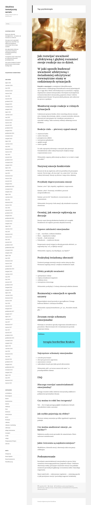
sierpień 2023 (8, 165)
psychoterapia (41, 487)
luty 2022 (7, 207)
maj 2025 (7, 117)
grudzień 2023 (9, 160)
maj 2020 (7, 258)
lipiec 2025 (8, 112)
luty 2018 (7, 303)
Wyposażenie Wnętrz (10, 441)
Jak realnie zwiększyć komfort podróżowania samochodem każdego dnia (13, 64)
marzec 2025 (8, 122)
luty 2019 (7, 279)
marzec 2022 (8, 205)
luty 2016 (7, 356)
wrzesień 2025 (9, 106)
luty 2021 (7, 239)
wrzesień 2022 (9, 189)
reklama (7, 422)
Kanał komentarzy (10, 459)
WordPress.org (9, 462)
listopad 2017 (8, 308)
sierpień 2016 (8, 343)
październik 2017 (9, 311)
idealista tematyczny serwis (11, 9)
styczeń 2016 (8, 359)
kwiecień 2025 (9, 120)
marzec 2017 (8, 327)
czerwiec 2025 (9, 114)
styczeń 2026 (8, 98)
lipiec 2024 (8, 141)
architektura (8, 393)
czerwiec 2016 (9, 348)
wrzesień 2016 (9, 340)
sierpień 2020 (8, 253)
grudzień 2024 (9, 128)
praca (6, 417)
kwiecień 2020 (9, 261)
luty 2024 (7, 154)
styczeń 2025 (8, 125)
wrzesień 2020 (9, 250)
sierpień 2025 (8, 109)
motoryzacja (8, 414)
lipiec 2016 (8, 346)
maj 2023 (7, 173)
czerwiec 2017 (9, 319)
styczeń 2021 (8, 242)
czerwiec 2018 (9, 295)
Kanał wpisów (8, 456)
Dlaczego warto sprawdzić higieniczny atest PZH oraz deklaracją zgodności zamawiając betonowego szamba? (12, 43)
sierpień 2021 (8, 223)
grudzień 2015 (9, 362)
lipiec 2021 (8, 226)
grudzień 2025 (9, 101)
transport (7, 433)
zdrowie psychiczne (42, 489)
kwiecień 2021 (9, 234)
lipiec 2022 (8, 194)
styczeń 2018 (8, 306)
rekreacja (7, 427)
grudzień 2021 (9, 213)
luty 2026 (7, 96)
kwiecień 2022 (9, 202)
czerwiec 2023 (9, 170)
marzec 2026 (8, 93)
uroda (6, 435)
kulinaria (7, 412)
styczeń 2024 (8, 157)
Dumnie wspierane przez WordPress (47, 501)
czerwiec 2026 (9, 85)
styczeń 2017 (8, 332)
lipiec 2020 (8, 255)
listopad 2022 (8, 184)
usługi (6, 438)
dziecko (7, 404)
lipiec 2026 (8, 83)
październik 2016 (9, 338)
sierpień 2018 (8, 290)
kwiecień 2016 (9, 354)
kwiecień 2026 (9, 91)
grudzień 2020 (9, 245)
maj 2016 (7, 351)
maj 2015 (7, 378)
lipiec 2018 (8, 293)
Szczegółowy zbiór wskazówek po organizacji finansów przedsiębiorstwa (13, 58)
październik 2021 (9, 218)
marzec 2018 (8, 300)
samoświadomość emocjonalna (69, 487)
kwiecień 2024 (9, 149)
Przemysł (7, 419)
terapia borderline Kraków (59, 341)
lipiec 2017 (8, 316)
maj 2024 (7, 146)
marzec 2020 (8, 263)
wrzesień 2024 (9, 136)
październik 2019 (9, 269)
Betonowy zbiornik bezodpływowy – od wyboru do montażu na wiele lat (13, 36)
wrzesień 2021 (9, 221)
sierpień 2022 (8, 192)
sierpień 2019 (8, 271)
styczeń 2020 (8, 266)
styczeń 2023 (8, 181)
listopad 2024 (8, 130)
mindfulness (59, 486)
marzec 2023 (8, 178)
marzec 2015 (8, 383)
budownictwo (8, 401)
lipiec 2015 (8, 375)
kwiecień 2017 (9, 324)
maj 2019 (7, 277)
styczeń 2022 (8, 210)
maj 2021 (7, 231)
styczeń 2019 (8, 282)
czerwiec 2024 (9, 144)
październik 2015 (9, 367)
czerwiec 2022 (9, 197)
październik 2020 (9, 247)
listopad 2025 (8, 104)
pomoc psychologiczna (68, 486)
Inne (6, 409)
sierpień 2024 (8, 138)
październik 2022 (9, 186)
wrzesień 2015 (9, 370)
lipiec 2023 (8, 168)
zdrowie (7, 443)
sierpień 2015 (8, 372)
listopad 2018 (8, 287)
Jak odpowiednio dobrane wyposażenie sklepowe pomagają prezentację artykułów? (11, 52)
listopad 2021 (8, 215)
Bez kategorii (8, 396)
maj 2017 (7, 322)
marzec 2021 (8, 237)
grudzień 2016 (9, 335)
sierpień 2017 (8, 314)
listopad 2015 (8, 364)
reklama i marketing (10, 425)
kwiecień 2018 (9, 298)
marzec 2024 (8, 152)
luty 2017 (7, 330)
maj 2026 (7, 88)
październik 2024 (9, 133)
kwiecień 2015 (9, 380)
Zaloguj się (8, 454)
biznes (7, 398)
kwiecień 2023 (9, 176)
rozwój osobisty (57, 487)
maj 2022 (7, 199)
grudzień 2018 (9, 285)
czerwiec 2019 (9, 274)
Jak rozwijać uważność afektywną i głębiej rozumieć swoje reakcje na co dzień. (58, 59)
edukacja (7, 406)
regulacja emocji (49, 487)
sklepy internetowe (10, 430)
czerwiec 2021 (9, 229)
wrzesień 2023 (9, 162)
